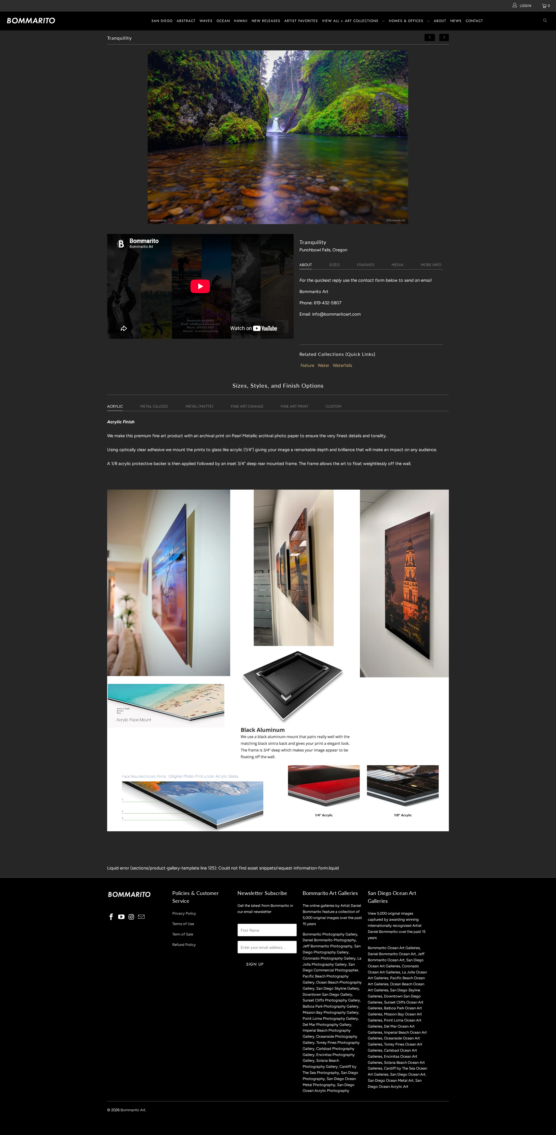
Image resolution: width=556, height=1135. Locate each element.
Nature (307, 365)
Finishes (365, 265)
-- (384, 20)
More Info (431, 265)
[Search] (545, 21)
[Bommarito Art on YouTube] (121, 917)
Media (397, 265)
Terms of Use (183, 924)
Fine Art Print (294, 406)
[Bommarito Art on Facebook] (111, 917)
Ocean (223, 20)
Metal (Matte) (199, 406)
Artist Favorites (301, 20)
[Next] (444, 37)
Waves (206, 20)
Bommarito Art (132, 1110)
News (456, 20)
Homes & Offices (406, 20)
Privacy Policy (184, 913)
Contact (474, 20)
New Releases (266, 20)
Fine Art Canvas (247, 406)
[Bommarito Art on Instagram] (131, 917)
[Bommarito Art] (47, 21)
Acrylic (115, 406)
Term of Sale (182, 934)
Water (323, 365)
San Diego (162, 20)
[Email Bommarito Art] (141, 917)
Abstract (186, 20)
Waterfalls (342, 365)
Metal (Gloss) (154, 406)
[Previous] (430, 37)
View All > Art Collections (350, 20)
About (440, 20)
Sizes (334, 265)
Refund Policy (184, 944)
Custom (333, 406)
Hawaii (241, 20)
